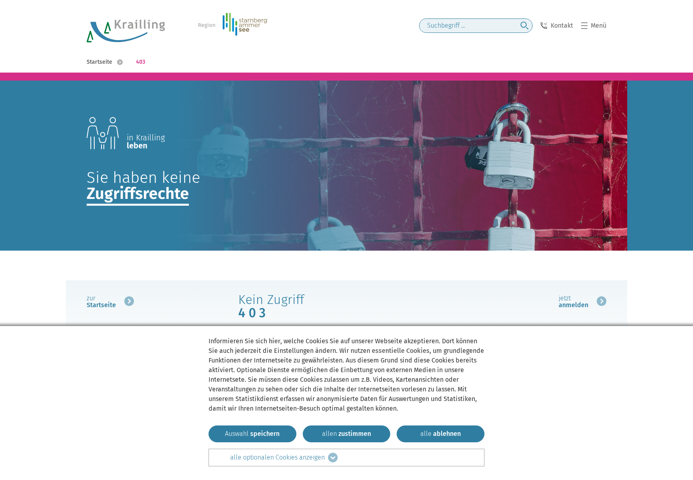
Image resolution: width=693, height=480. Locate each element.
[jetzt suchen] (524, 25)
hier (274, 341)
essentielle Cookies (401, 350)
